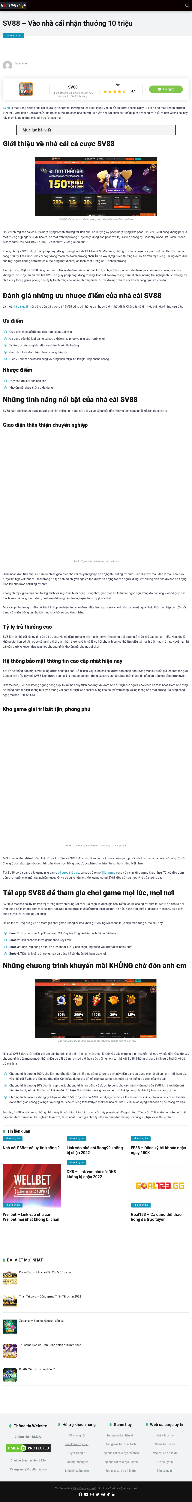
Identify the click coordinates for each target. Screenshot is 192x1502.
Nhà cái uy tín (14, 35)
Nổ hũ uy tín (165, 1462)
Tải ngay (168, 89)
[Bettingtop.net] (13, 5)
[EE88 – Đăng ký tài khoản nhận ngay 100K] (160, 1140)
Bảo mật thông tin (76, 1462)
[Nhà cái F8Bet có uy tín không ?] (32, 1140)
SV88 (6, 108)
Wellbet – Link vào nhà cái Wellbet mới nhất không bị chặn (31, 1217)
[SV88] (26, 95)
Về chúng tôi (77, 1435)
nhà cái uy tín (21, 306)
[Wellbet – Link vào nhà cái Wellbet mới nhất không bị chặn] (32, 1186)
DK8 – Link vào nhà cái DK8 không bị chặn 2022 (91, 1174)
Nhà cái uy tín (165, 1435)
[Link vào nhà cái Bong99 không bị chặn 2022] (96, 1140)
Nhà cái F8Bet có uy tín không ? (31, 1148)
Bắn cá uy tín (165, 1470)
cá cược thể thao (68, 872)
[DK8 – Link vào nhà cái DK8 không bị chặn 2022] (96, 1164)
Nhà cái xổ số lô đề (165, 1453)
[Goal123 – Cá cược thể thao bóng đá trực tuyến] (160, 1186)
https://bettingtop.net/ (84, 1488)
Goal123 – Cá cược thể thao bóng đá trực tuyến (156, 1217)
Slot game (108, 872)
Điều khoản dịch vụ (77, 1444)
